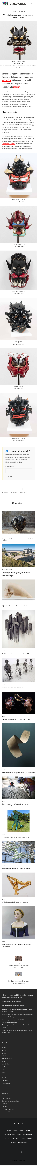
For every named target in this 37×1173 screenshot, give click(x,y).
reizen (4, 1056)
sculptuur (23, 492)
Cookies (4, 1106)
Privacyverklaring (8, 1109)
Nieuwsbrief (6, 1112)
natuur (4, 1077)
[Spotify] (22, 1124)
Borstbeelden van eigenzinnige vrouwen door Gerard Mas (16, 945)
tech (3, 1075)
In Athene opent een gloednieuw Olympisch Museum (18, 981)
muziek (4, 1050)
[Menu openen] (34, 4)
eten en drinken (7, 1058)
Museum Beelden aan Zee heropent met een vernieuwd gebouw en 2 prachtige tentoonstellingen (16, 574)
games (4, 1061)
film (3, 1069)
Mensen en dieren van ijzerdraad (12, 688)
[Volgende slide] (20, 507)
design (3, 716)
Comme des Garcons (17, 488)
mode (4, 1067)
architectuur (9, 569)
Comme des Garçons (8, 143)
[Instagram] (15, 1124)
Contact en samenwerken (10, 1101)
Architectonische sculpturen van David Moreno (17, 654)
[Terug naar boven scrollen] (19, 1152)
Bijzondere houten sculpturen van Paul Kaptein (17, 606)
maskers (17, 87)
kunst (14, 11)
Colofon (4, 1103)
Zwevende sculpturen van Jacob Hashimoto (16, 869)
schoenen (14, 492)
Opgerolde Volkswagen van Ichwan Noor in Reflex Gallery (18, 539)
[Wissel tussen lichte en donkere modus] (28, 3)
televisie (5, 1080)
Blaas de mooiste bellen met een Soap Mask (16, 719)
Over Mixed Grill (7, 1098)
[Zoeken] (31, 3)
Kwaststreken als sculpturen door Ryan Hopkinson (18, 773)
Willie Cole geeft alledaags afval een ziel (15, 902)
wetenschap (6, 1083)
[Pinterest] (19, 1124)
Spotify (19, 1001)
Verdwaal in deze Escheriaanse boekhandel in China (19, 965)
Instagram (12, 1001)
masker (27, 488)
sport (3, 1072)
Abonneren (9, 476)
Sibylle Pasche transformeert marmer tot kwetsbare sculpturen (15, 805)
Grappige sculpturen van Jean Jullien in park (16, 837)
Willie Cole (6, 80)
